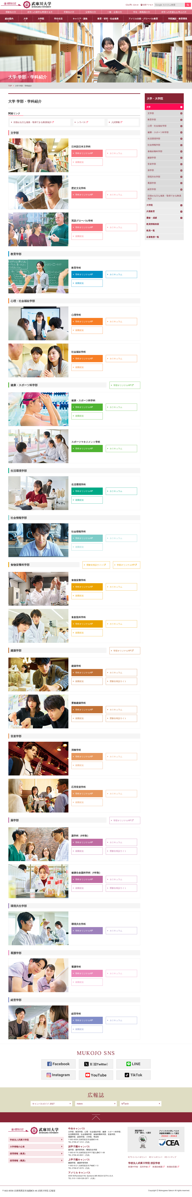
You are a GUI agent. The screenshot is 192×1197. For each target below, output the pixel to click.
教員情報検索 (152, 223)
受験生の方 (11, 11)
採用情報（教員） (18, 1153)
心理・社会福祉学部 (157, 125)
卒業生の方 (69, 11)
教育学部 (152, 119)
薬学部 (151, 170)
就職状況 (79, 161)
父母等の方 (91, 11)
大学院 (149, 204)
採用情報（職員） (18, 1160)
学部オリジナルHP (122, 385)
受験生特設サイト (94, 564)
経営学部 (152, 189)
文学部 (151, 113)
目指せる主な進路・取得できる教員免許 (32, 122)
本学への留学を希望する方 (39, 11)
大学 (148, 106)
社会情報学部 (154, 144)
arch (125, 1103)
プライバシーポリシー (138, 1157)
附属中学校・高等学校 (138, 1166)
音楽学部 (152, 163)
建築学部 (152, 157)
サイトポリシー (156, 1157)
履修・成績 (151, 217)
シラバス (81, 122)
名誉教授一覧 (152, 236)
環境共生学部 (154, 176)
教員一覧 (150, 230)
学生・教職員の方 (141, 11)
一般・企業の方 (114, 11)
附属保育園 (172, 1166)
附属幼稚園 (157, 1166)
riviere (80, 1103)
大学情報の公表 (17, 1146)
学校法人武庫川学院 (19, 1139)
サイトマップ (170, 1157)
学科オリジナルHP (84, 153)
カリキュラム (116, 153)
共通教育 (150, 211)
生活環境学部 (154, 138)
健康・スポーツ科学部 (158, 132)
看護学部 (152, 182)
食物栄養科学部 (155, 151)
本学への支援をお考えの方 (173, 11)
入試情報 (115, 122)
